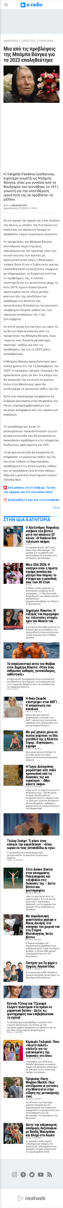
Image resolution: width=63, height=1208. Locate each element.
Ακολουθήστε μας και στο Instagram (33, 500)
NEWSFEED (11, 40)
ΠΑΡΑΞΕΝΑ (46, 40)
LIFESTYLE (28, 40)
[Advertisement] (31, 134)
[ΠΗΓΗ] (56, 508)
